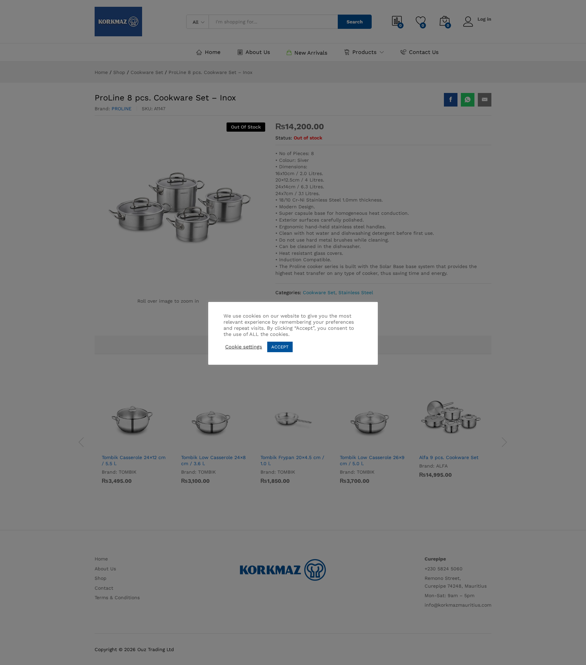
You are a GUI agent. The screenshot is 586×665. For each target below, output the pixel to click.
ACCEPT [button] (280, 346)
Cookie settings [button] (243, 347)
